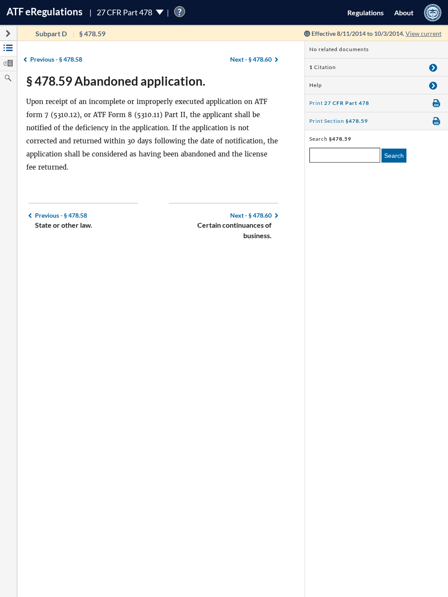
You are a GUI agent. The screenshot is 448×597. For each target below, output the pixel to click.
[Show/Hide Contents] (433, 67)
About (403, 12)
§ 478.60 (251, 59)
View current (423, 33)
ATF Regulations (45, 11)
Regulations (365, 12)
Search (394, 155)
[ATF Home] (432, 12)
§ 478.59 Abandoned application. (115, 80)
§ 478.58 (56, 59)
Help (315, 85)
